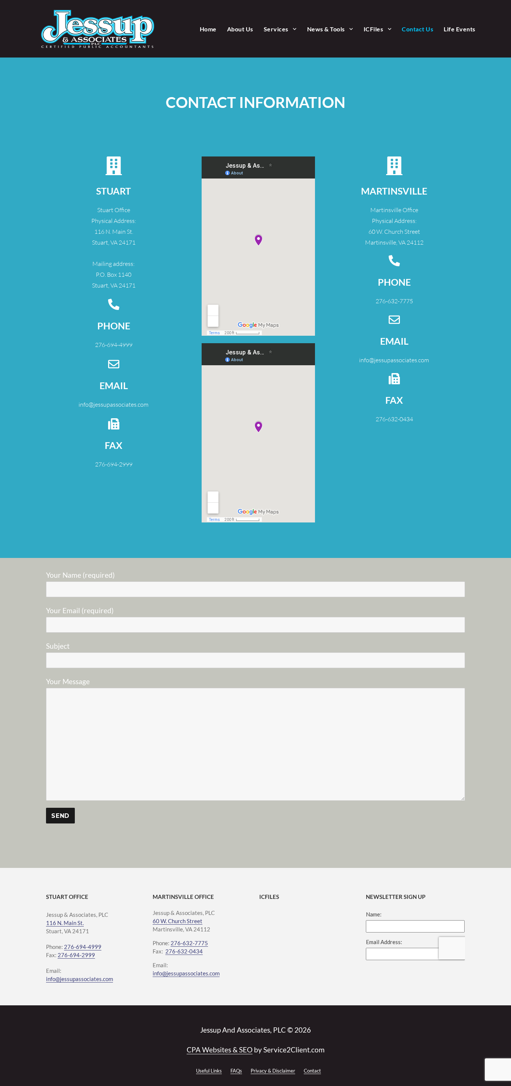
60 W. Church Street (177, 921)
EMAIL (114, 385)
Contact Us (417, 28)
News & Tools (326, 28)
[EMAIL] (113, 364)
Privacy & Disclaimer (273, 1071)
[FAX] (113, 423)
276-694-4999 (82, 946)
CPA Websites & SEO (220, 1049)
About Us (240, 28)
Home (208, 28)
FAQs (236, 1071)
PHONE (113, 325)
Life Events (459, 28)
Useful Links (209, 1071)
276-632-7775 (189, 943)
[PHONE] (113, 304)
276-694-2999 (76, 955)
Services (276, 28)
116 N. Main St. (65, 922)
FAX (113, 445)
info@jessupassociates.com (79, 978)
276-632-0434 (184, 951)
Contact (312, 1071)
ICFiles (373, 28)
